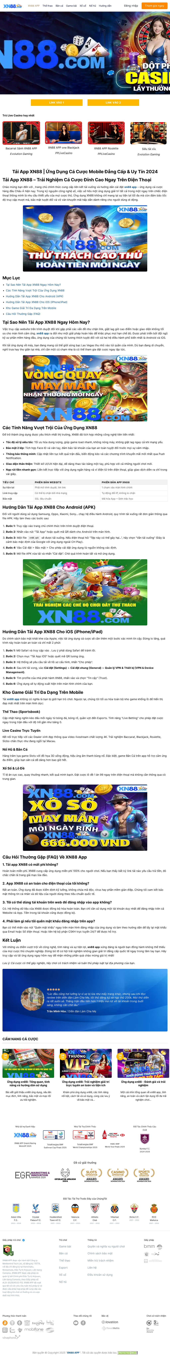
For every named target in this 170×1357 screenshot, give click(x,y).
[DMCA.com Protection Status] (128, 1352)
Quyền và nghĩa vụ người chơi (106, 1246)
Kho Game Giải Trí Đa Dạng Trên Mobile (31, 308)
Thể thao (47, 5)
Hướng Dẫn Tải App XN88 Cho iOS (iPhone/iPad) (36, 302)
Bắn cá (59, 5)
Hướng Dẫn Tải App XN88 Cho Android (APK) (34, 296)
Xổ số (83, 5)
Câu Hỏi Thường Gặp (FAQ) (23, 313)
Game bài (71, 5)
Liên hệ (91, 1267)
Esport (63, 1267)
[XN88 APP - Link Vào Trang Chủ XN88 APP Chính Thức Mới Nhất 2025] (12, 6)
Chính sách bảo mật (100, 1253)
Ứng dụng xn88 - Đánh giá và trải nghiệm (143, 1083)
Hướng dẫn (105, 5)
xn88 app (130, 187)
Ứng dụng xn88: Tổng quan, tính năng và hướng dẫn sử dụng (28, 1083)
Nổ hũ (92, 5)
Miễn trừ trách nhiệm (100, 1260)
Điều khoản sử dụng (100, 1274)
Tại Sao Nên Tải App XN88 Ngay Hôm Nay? (33, 284)
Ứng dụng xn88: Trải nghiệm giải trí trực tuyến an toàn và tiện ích (85, 1083)
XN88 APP (34, 5)
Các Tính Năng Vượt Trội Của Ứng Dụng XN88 (35, 290)
